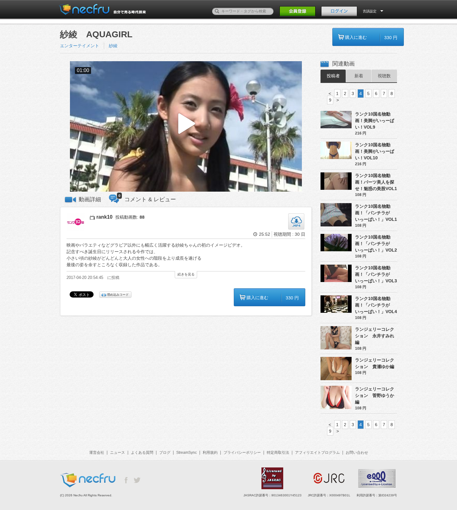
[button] (186, 127)
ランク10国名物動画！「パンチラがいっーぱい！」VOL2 (376, 244)
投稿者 (333, 75)
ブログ (164, 452)
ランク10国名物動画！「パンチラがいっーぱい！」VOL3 (376, 274)
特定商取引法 (278, 452)
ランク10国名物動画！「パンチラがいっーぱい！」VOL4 (376, 305)
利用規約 (210, 452)
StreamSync (186, 452)
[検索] (217, 11)
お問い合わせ (357, 452)
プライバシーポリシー (242, 452)
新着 (358, 75)
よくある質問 (142, 452)
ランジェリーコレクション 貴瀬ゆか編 (374, 363)
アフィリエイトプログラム (317, 452)
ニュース (117, 452)
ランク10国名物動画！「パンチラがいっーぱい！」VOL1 (376, 213)
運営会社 (96, 452)
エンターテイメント (79, 45)
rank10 (104, 217)
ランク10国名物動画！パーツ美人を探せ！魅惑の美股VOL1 (376, 182)
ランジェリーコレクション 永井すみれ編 (374, 336)
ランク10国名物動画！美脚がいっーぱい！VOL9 (374, 121)
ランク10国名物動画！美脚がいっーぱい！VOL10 (374, 151)
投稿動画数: (130, 217)
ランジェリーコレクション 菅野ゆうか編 (374, 395)
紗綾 (115, 45)
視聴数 (384, 75)
